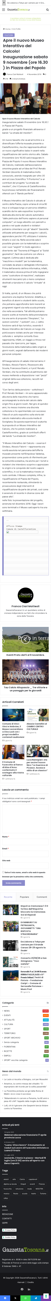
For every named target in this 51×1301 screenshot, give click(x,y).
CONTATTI (7, 1218)
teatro (33, 1193)
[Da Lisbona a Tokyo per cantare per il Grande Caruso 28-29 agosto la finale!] (11, 945)
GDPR (5, 1223)
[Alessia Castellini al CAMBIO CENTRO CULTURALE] (38, 715)
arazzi (6, 1179)
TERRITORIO (9, 1033)
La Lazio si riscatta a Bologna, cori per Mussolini (26, 1079)
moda (29, 1189)
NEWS (7, 1011)
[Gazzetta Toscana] (25, 19)
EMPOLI (7, 1056)
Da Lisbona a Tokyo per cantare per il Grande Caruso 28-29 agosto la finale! (33, 946)
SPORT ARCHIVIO (12, 1038)
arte (14, 1179)
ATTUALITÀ (9, 1020)
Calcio (22, 1179)
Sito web (6, 860)
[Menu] (3, 10)
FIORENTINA (9, 1047)
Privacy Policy (10, 1230)
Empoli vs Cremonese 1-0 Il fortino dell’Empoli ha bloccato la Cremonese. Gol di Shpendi (34, 910)
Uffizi (6, 1198)
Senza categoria (11, 1042)
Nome (5, 837)
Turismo (43, 1193)
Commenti (42, 897)
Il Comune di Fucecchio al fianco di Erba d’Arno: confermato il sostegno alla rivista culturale (13, 769)
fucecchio (8, 1189)
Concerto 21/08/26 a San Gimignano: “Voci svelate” (34, 961)
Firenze (42, 1184)
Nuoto (15, 1193)
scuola (24, 1193)
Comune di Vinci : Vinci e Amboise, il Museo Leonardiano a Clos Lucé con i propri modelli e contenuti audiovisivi (13, 730)
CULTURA (16, 29)
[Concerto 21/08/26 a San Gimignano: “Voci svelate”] (11, 962)
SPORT (7, 1029)
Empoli (23, 1184)
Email (5, 848)
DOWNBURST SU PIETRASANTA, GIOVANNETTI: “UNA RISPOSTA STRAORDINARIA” (31, 928)
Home (7, 29)
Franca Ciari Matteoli (15, 74)
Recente (8, 897)
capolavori (33, 1179)
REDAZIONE (7, 1214)
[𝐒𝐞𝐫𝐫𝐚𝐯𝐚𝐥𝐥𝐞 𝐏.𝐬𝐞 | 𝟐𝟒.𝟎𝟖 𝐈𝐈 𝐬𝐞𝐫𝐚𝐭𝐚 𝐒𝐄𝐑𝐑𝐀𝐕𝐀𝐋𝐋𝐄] (11, 975)
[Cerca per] (47, 10)
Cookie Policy (10, 1237)
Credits (30, 1282)
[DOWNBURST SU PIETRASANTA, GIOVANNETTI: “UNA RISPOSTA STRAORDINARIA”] (11, 926)
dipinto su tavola (10, 1184)
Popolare (24, 897)
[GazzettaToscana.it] (18, 9)
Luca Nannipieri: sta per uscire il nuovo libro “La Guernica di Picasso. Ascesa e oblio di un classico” (37, 765)
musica (6, 1193)
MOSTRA (39, 1189)
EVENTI (7, 1015)
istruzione (19, 1189)
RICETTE (8, 1051)
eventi (32, 1184)
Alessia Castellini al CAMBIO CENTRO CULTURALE (37, 726)
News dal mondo (11, 1071)
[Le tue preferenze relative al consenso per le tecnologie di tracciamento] (46, 1296)
